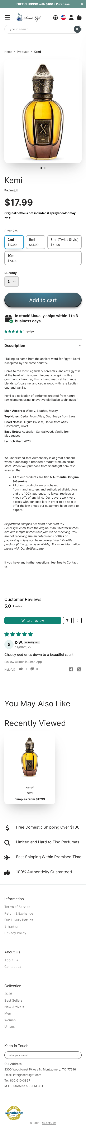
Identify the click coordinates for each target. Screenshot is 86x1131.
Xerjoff (13, 190)
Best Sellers (13, 1000)
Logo (28, 17)
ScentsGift (49, 1123)
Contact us (12, 967)
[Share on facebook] (70, 670)
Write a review (33, 620)
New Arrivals (14, 1007)
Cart (79, 17)
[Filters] (67, 620)
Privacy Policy (15, 933)
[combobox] (43, 29)
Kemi (29, 767)
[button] (13, 331)
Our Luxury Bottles (18, 920)
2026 (8, 994)
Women (10, 1020)
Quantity (10, 273)
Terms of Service (17, 907)
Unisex (9, 1027)
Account (71, 17)
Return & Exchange (18, 913)
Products (23, 51)
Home (8, 51)
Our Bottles (28, 548)
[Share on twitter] (79, 669)
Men (7, 1013)
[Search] (77, 29)
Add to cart (43, 300)
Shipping (11, 926)
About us (11, 960)
